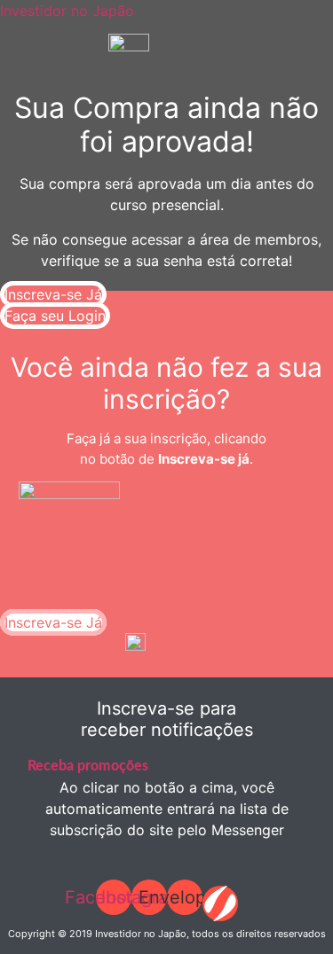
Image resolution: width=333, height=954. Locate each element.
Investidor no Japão (67, 11)
